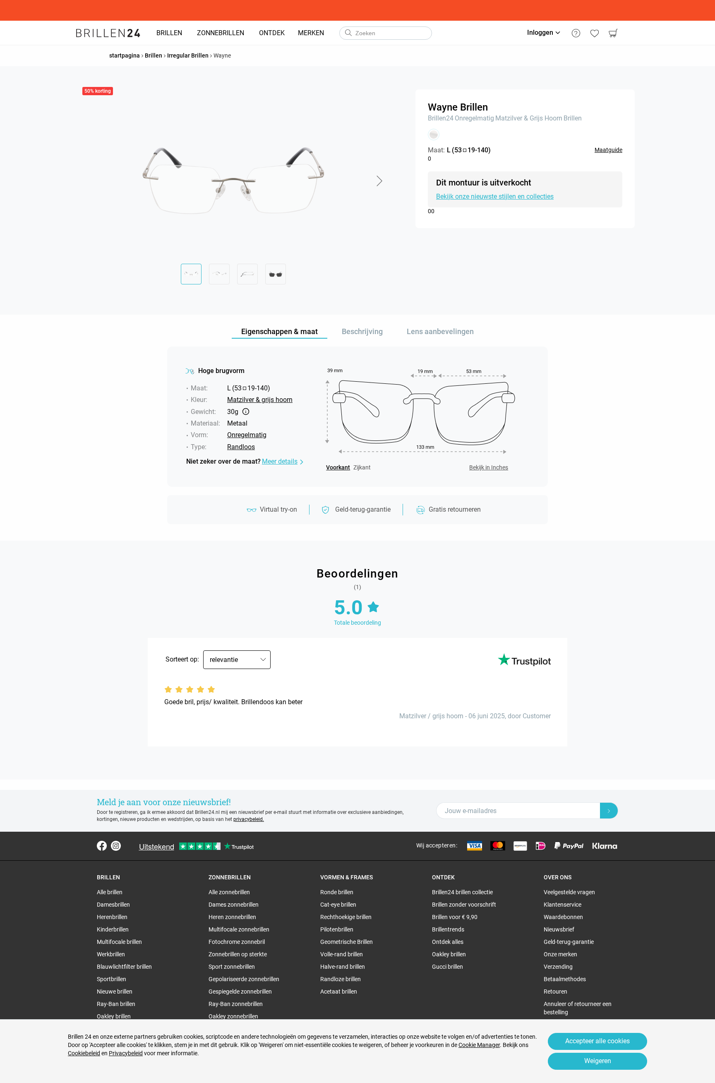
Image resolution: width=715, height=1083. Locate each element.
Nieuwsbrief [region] (559, 929)
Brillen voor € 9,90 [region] (454, 917)
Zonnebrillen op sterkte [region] (238, 954)
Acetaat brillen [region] (338, 991)
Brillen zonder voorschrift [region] (464, 904)
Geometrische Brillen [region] (346, 942)
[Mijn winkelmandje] (613, 33)
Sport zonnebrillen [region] (232, 966)
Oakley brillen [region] (114, 1016)
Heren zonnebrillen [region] (232, 917)
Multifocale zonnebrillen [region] (239, 929)
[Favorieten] (594, 33)
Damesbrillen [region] (113, 904)
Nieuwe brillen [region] (114, 991)
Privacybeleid (126, 1053)
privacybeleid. (248, 819)
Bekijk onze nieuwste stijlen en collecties (495, 196)
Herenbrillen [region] (112, 917)
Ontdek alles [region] (447, 942)
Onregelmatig (474, 118)
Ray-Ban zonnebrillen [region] (236, 1004)
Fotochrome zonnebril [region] (237, 942)
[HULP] (575, 33)
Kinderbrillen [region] (113, 929)
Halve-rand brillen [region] (342, 966)
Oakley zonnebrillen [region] (233, 1016)
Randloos (241, 447)
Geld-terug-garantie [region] (569, 942)
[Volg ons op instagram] (116, 846)
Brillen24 (440, 118)
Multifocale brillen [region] (119, 942)
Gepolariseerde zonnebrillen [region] (244, 979)
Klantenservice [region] (562, 904)
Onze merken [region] (560, 954)
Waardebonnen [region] (563, 917)
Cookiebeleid (84, 1053)
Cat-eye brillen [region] (338, 904)
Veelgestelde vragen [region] (569, 892)
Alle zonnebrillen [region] (229, 892)
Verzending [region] (558, 966)
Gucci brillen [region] (447, 966)
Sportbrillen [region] (111, 979)
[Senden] (348, 33)
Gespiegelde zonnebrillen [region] (240, 991)
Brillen (573, 118)
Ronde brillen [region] (336, 892)
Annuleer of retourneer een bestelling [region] (578, 1008)
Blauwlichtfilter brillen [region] (124, 966)
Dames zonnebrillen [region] (234, 904)
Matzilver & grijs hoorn (528, 118)
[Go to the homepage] (108, 33)
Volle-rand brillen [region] (341, 954)
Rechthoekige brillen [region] (346, 917)
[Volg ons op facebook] (102, 846)
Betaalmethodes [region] (565, 979)
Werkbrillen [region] (111, 954)
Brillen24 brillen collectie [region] (462, 892)
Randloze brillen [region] (340, 979)
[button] (379, 181)
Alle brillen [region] (109, 892)
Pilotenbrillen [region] (336, 929)
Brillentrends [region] (448, 929)
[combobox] (385, 33)
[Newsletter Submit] (609, 810)
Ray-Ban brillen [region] (116, 1004)
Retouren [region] (555, 991)
